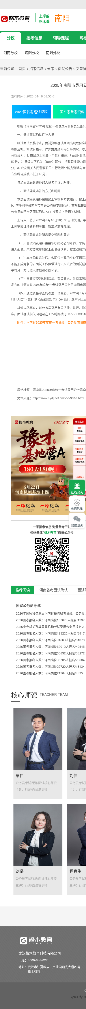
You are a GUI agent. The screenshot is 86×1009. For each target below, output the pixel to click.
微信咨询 (77, 525)
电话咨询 (77, 508)
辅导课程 (61, 38)
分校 (11, 38)
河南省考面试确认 (53, 590)
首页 (22, 68)
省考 (50, 68)
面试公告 (65, 68)
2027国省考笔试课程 (31, 111)
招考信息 (34, 38)
